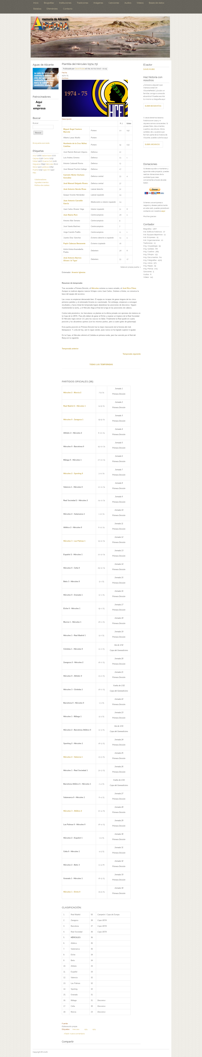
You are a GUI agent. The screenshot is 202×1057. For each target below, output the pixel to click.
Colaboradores (40, 180)
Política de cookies (41, 185)
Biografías (49, 3)
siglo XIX (46, 170)
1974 (85, 1029)
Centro (46, 158)
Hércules (95, 288)
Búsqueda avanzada (41, 143)
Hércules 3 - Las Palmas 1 (74, 541)
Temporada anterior (70, 349)
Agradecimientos (41, 182)
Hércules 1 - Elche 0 (71, 892)
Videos (140, 3)
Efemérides (52, 9)
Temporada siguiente (132, 354)
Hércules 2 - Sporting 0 (73, 473)
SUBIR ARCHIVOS (152, 144)
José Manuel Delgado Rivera (75, 183)
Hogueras (37, 164)
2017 (35, 156)
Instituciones (65, 3)
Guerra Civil (47, 161)
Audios (127, 3)
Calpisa (36, 158)
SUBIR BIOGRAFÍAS (153, 106)
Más (34, 173)
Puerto (35, 170)
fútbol (35, 161)
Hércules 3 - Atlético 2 (72, 811)
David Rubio (80, 69)
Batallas (37, 9)
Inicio (35, 3)
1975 (94, 1029)
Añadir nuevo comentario (74, 1034)
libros (35, 167)
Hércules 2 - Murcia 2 (72, 393)
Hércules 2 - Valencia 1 (73, 757)
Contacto (67, 9)
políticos (45, 167)
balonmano (47, 156)
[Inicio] (100, 37)
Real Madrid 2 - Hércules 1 (74, 406)
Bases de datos (156, 3)
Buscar (35, 123)
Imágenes (98, 3)
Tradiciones (82, 3)
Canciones (114, 3)
